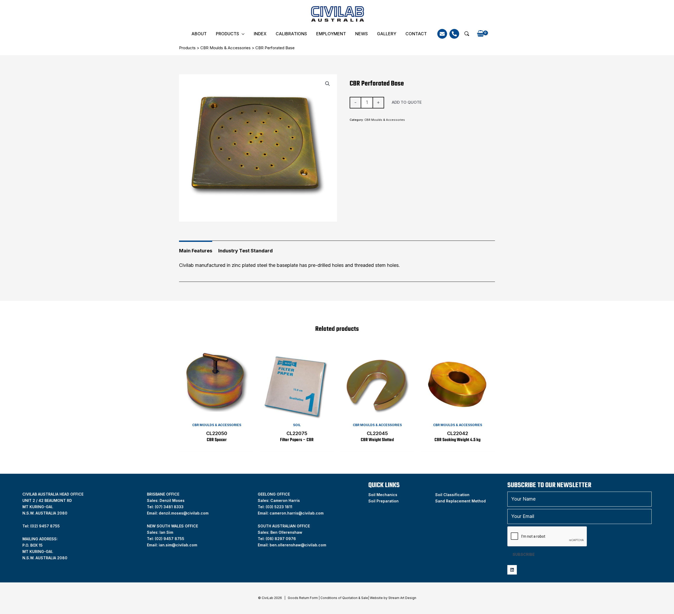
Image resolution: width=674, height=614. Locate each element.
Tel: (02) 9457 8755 (41, 526)
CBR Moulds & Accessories (225, 47)
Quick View (216, 414)
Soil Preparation (383, 501)
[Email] (442, 34)
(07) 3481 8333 (169, 507)
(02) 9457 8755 (169, 538)
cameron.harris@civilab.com (297, 513)
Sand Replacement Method (460, 501)
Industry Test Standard (245, 250)
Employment (331, 33)
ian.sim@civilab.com (178, 545)
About (199, 33)
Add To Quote (407, 102)
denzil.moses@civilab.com (184, 513)
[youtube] (512, 570)
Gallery (386, 33)
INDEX (260, 33)
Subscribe (524, 554)
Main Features (195, 250)
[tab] (195, 249)
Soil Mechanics (382, 494)
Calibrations (291, 33)
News (361, 33)
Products (227, 33)
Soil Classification (452, 494)
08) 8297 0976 (281, 538)
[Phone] (454, 34)
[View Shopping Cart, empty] (480, 33)
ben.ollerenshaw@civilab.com (298, 545)
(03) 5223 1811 (279, 507)
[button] (466, 33)
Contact (416, 33)
